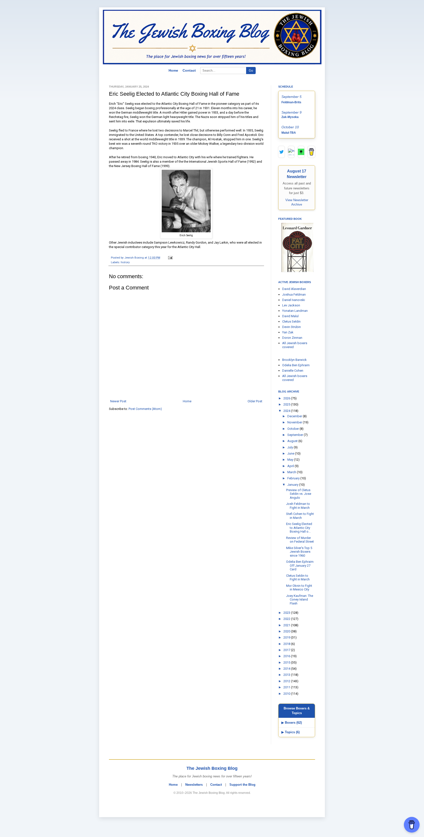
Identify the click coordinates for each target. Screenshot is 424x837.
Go (251, 70)
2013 (287, 675)
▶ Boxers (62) (291, 722)
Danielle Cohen (292, 370)
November (295, 422)
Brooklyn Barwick (294, 360)
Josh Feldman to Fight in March (298, 506)
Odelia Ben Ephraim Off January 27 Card (300, 565)
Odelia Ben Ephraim (296, 365)
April (291, 466)
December (295, 416)
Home (173, 70)
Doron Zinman (292, 338)
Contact (189, 70)
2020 (287, 631)
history (125, 262)
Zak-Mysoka (290, 117)
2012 (287, 681)
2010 (287, 693)
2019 (287, 637)
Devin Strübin (291, 327)
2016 (287, 656)
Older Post (255, 401)
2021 (287, 625)
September (295, 435)
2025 (287, 404)
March (292, 472)
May (290, 459)
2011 (287, 687)
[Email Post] (169, 257)
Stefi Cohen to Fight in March (300, 516)
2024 (287, 411)
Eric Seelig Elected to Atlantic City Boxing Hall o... (299, 527)
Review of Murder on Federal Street (300, 540)
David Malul (290, 316)
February (293, 478)
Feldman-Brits (291, 102)
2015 (287, 662)
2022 (287, 619)
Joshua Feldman (294, 294)
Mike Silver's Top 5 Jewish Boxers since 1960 (299, 551)
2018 (287, 644)
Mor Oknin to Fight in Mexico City (299, 587)
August (292, 441)
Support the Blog (242, 784)
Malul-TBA (288, 132)
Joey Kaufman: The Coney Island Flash (299, 599)
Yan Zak (287, 332)
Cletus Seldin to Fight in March (298, 577)
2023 (287, 613)
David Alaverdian (294, 289)
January (293, 484)
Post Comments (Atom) (145, 409)
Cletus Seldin (291, 321)
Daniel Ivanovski (293, 300)
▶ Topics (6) (290, 732)
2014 (287, 668)
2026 (287, 398)
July (290, 447)
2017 (287, 650)
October (293, 429)
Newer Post (118, 401)
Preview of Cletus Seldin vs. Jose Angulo (298, 493)
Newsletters (194, 784)
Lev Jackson (291, 305)
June (291, 453)
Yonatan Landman (295, 311)
